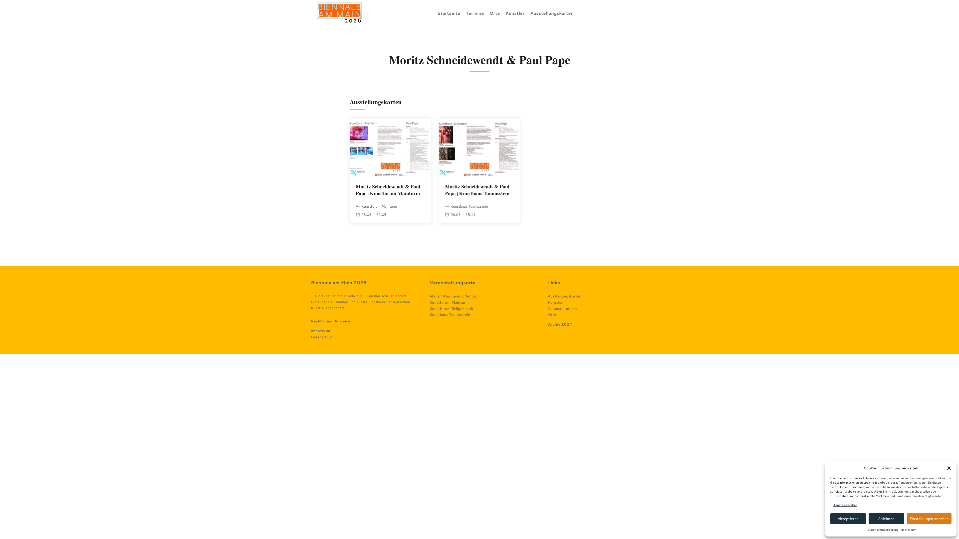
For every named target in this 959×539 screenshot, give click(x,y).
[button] (949, 468)
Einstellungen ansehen (929, 518)
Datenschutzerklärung (883, 530)
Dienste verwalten (845, 505)
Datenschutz (322, 337)
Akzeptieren (848, 518)
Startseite (448, 13)
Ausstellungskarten (552, 13)
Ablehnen (886, 518)
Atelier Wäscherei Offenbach (455, 296)
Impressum (908, 530)
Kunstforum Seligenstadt (452, 308)
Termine (475, 13)
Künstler (515, 13)
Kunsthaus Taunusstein (450, 314)
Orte (494, 13)
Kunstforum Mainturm (449, 302)
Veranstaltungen (562, 308)
